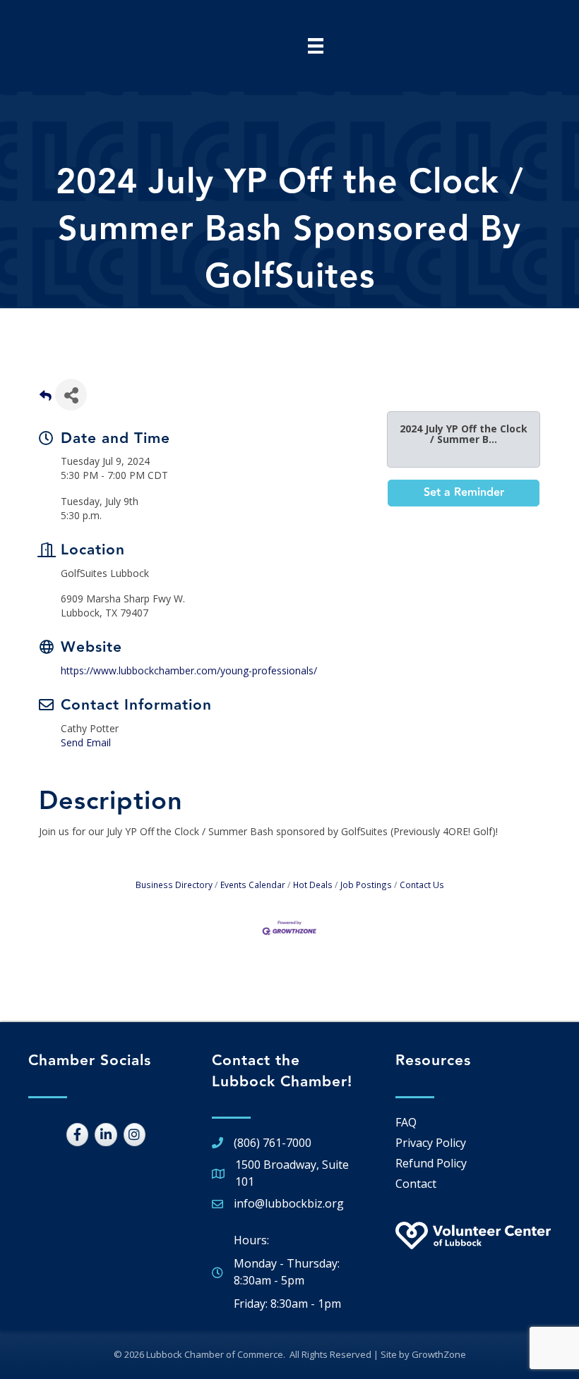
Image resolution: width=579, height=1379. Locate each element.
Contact (415, 1183)
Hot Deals (313, 884)
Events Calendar (252, 884)
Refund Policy (431, 1163)
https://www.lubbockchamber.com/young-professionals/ (189, 670)
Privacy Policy (430, 1142)
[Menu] (315, 45)
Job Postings (366, 884)
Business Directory (174, 884)
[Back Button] (46, 399)
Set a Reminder (464, 493)
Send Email (86, 742)
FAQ (406, 1122)
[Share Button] (71, 395)
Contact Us (422, 884)
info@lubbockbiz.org (289, 1203)
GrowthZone (439, 1354)
